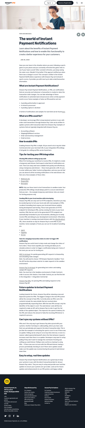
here (63, 112)
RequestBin (25, 181)
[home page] (10, 3)
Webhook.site (25, 179)
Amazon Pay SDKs (25, 281)
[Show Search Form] (77, 2)
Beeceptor (24, 183)
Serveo (23, 235)
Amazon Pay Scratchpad (27, 267)
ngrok (23, 230)
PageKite (24, 232)
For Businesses (25, 34)
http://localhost (60, 219)
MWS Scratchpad (24, 254)
